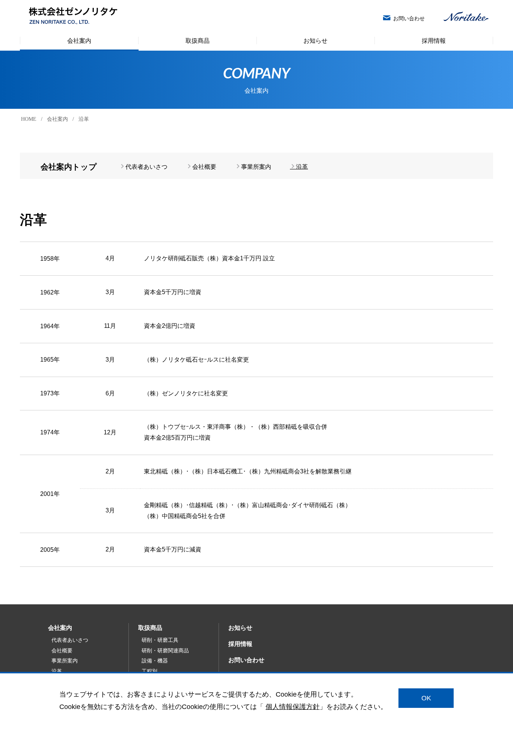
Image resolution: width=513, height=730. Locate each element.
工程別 (149, 671)
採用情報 (240, 644)
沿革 (302, 167)
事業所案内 (256, 167)
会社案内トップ (69, 166)
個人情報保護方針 (293, 706)
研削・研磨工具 (160, 640)
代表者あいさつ (146, 167)
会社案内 (57, 119)
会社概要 (204, 167)
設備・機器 (155, 661)
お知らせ (240, 628)
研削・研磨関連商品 (165, 650)
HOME (28, 119)
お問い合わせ (246, 660)
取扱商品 (150, 628)
